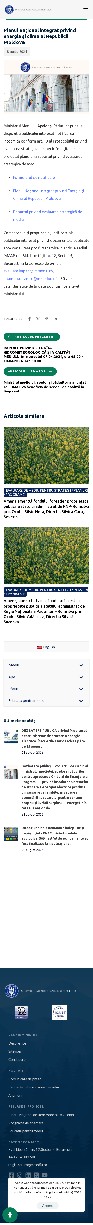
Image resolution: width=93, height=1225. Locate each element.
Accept (47, 1206)
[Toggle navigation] (67, 9)
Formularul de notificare (34, 177)
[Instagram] (20, 1175)
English (48, 646)
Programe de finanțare (26, 1123)
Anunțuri (15, 1095)
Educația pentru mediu (25, 1131)
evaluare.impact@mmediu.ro (28, 271)
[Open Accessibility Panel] (10, 1215)
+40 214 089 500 (22, 1157)
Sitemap (14, 1051)
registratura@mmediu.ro (27, 1164)
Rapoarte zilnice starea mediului (33, 1087)
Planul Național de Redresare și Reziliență (41, 1115)
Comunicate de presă (24, 1079)
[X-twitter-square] (36, 1175)
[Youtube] (45, 1175)
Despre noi (17, 1043)
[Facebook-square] (11, 1175)
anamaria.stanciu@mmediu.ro (30, 278)
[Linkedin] (28, 1175)
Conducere (17, 1059)
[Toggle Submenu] (81, 665)
